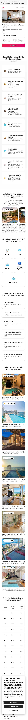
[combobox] (13, 36)
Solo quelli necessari (13, 706)
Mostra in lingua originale (18, 3)
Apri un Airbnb (20, 8)
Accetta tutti (13, 702)
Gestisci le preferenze (13, 710)
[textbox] (7, 41)
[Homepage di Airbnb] (3, 7)
